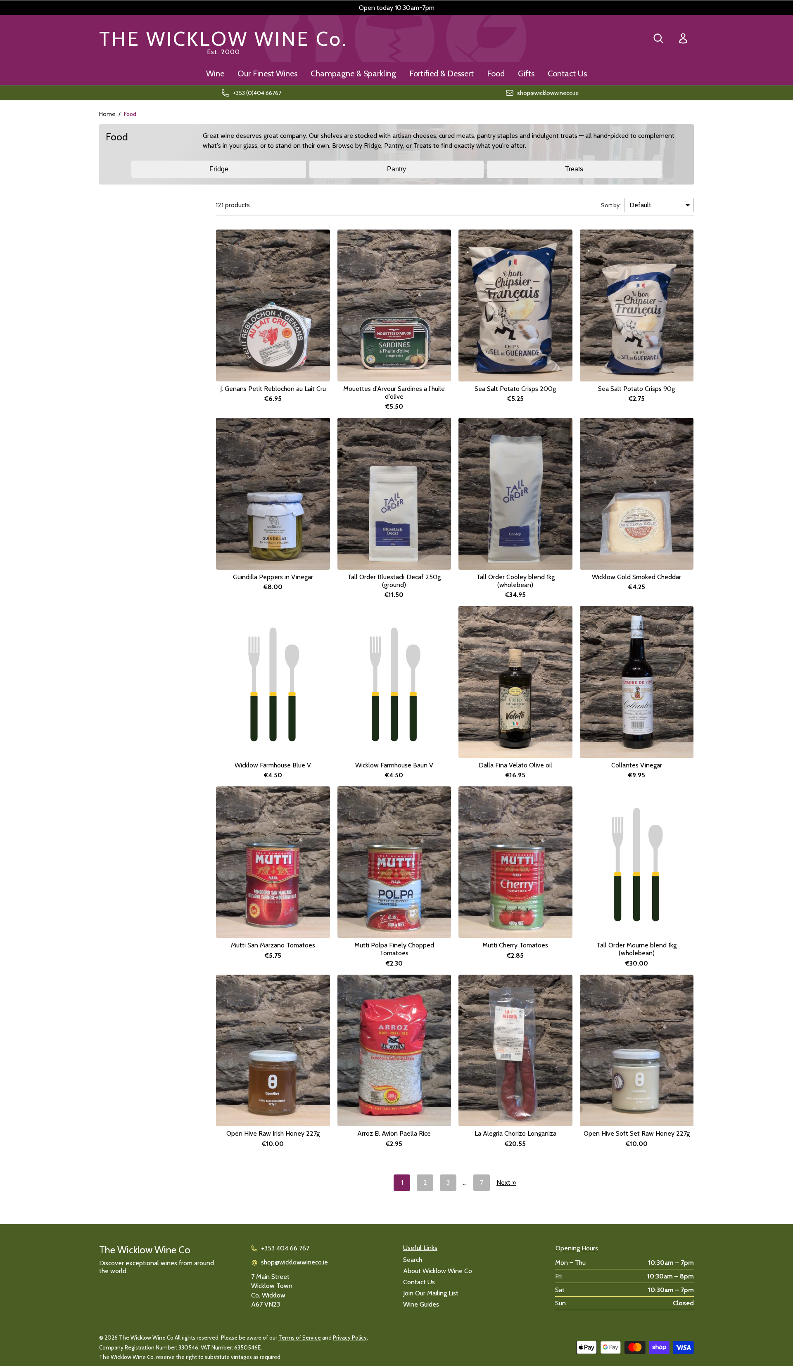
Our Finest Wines (267, 73)
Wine (215, 73)
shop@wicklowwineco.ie (294, 1262)
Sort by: (611, 205)
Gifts (526, 73)
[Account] (683, 39)
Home (107, 114)
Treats (574, 169)
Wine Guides (421, 1304)
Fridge (218, 169)
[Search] (658, 38)
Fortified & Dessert (441, 73)
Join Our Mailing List (430, 1293)
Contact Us (567, 73)
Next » (506, 1182)
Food (496, 73)
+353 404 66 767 (285, 1248)
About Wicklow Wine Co (437, 1271)
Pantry (396, 169)
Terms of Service (299, 1337)
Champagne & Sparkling (353, 73)
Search (412, 1260)
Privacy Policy (350, 1337)
